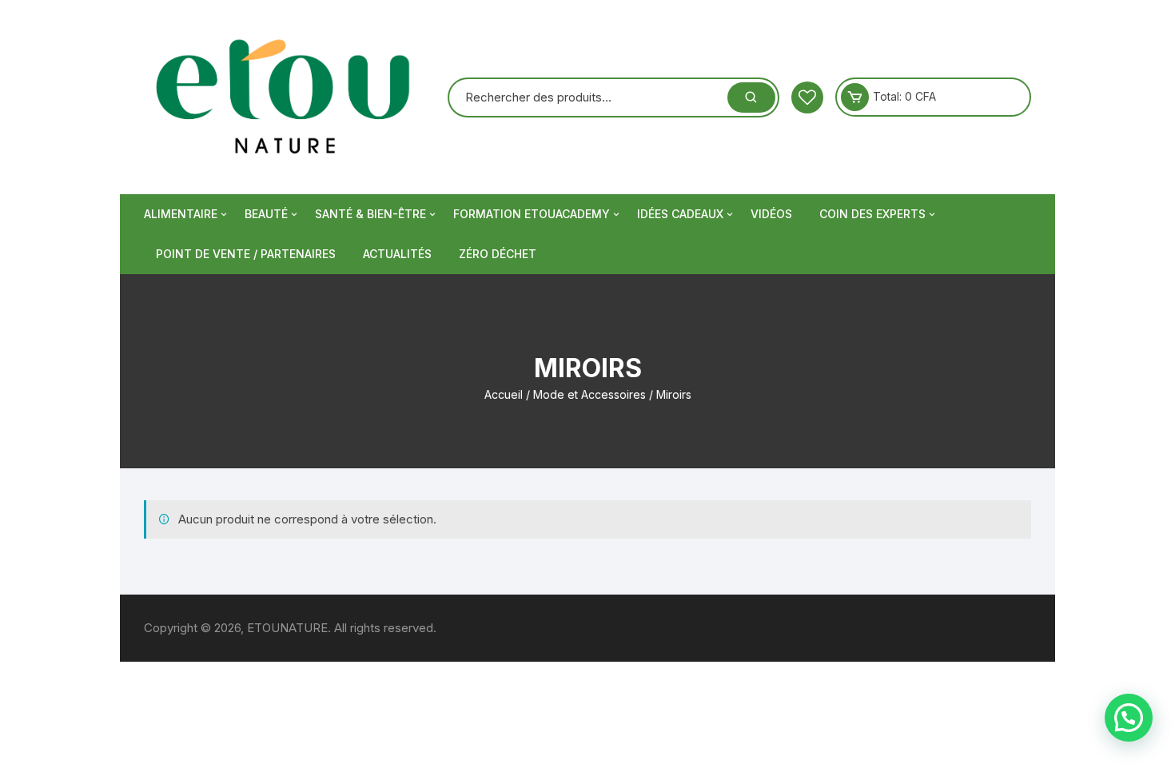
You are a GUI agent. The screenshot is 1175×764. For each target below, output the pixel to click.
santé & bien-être (370, 214)
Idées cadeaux (680, 214)
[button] (1129, 718)
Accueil (503, 394)
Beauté (266, 214)
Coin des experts (872, 214)
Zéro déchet (497, 254)
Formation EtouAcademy (531, 214)
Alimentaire (180, 214)
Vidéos (771, 214)
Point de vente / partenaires (246, 254)
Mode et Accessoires (589, 394)
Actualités (397, 254)
